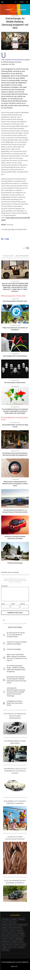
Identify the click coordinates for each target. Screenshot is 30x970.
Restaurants (5, 941)
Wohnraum (5, 950)
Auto (9, 922)
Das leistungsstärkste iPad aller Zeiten (15, 301)
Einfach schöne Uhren (15, 927)
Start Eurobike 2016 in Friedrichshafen (15, 356)
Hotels (12, 930)
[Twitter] (4, 239)
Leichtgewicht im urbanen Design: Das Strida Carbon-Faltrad (15, 703)
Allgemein (22, 919)
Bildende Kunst (22, 925)
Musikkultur (15, 936)
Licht (15, 933)
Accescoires (5, 919)
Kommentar (4, 586)
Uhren (15, 947)
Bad (14, 922)
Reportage (19, 939)
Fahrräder (5, 930)
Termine (15, 944)
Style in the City (6, 944)
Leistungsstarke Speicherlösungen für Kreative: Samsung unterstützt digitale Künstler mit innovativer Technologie (16, 692)
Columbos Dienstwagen (15, 563)
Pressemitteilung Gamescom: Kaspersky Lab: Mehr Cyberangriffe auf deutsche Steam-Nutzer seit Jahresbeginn (15, 411)
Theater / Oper (6, 947)
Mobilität (21, 933)
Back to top (14, 966)
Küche (10, 933)
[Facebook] (2, 239)
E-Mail (13, 604)
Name (3, 604)
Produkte (5, 939)
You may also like (8, 256)
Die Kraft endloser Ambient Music (15, 382)
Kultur (4, 933)
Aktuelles (14, 919)
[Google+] (6, 239)
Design (4, 927)
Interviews (19, 930)
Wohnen (21, 947)
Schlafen (14, 941)
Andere (4, 922)
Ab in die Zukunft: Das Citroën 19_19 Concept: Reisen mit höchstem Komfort (16, 635)
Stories (21, 941)
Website (22, 604)
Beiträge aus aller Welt (9, 925)
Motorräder (5, 936)
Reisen (12, 939)
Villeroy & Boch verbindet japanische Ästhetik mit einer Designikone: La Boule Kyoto (15, 484)
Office (22, 936)
